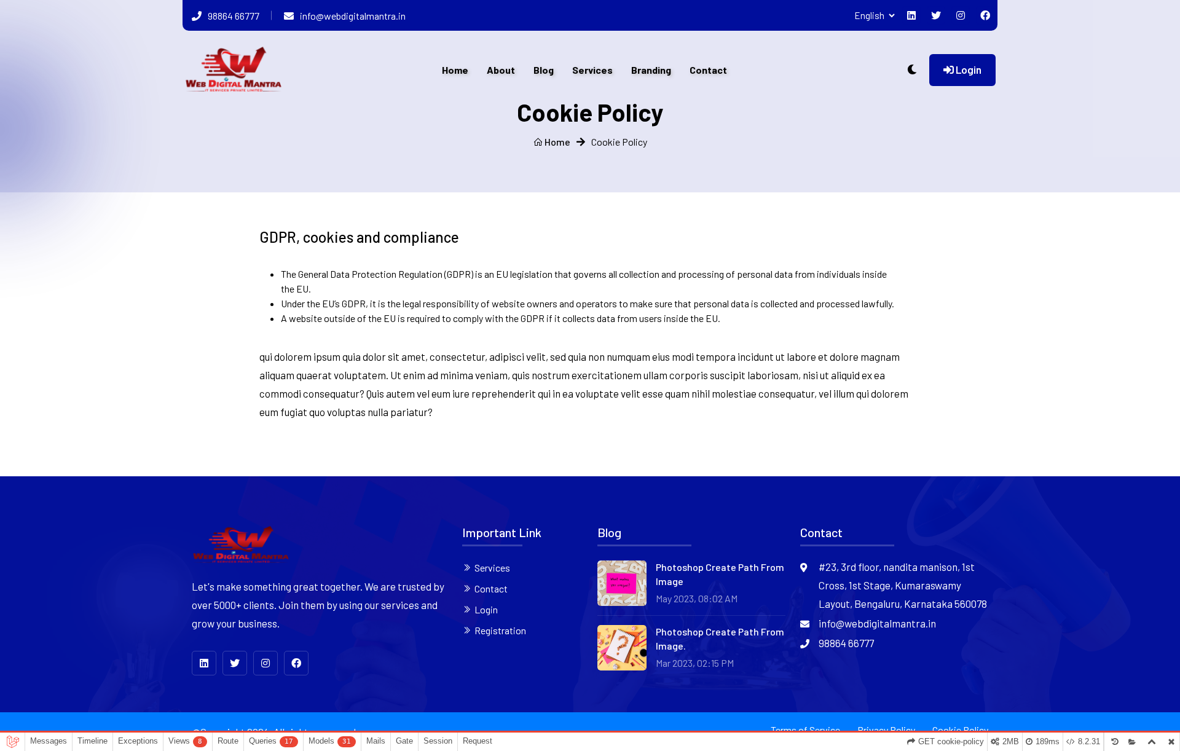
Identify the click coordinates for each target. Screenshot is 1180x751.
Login (967, 69)
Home (455, 70)
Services (592, 70)
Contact (708, 70)
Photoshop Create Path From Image (720, 573)
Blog (543, 70)
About (501, 70)
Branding (651, 70)
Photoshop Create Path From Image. (720, 638)
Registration (500, 630)
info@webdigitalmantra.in (353, 16)
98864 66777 (233, 16)
